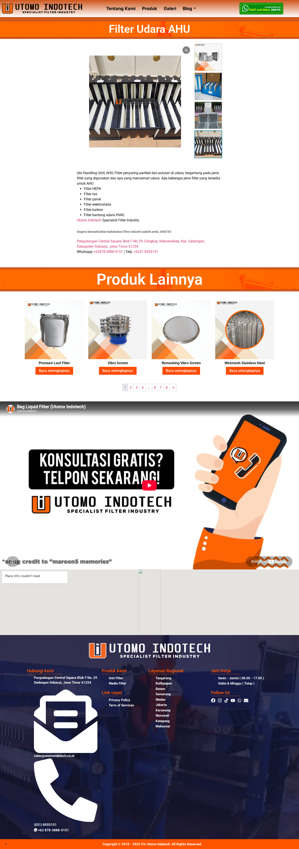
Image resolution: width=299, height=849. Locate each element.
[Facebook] (213, 700)
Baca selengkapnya (54, 371)
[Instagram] (220, 700)
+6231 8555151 (146, 252)
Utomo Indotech (89, 220)
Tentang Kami (120, 8)
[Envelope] (246, 700)
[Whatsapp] (239, 700)
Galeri (170, 8)
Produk (149, 8)
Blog (187, 8)
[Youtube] (233, 700)
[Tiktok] (226, 700)
